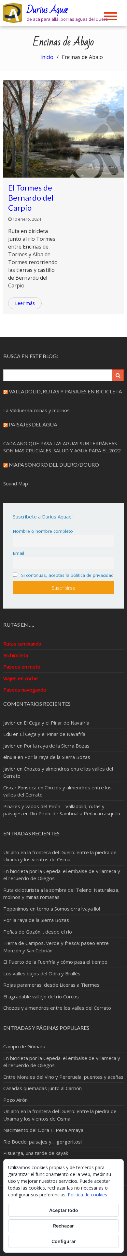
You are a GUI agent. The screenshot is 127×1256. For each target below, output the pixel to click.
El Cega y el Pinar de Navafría (56, 722)
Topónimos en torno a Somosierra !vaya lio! (51, 908)
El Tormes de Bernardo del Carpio (30, 197)
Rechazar (63, 1225)
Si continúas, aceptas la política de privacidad (67, 575)
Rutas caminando (22, 643)
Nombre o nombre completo (43, 531)
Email (18, 553)
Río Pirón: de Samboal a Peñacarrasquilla (75, 813)
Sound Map (15, 483)
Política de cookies (87, 1195)
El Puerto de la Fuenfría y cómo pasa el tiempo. (55, 962)
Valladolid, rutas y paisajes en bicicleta (65, 391)
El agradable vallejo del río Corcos (41, 996)
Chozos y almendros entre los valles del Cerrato (57, 1008)
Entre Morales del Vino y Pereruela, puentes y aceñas (63, 1077)
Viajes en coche (20, 678)
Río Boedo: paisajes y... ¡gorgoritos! (42, 1141)
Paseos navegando (24, 689)
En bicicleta (15, 655)
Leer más (25, 303)
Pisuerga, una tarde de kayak (35, 1153)
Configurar (63, 1241)
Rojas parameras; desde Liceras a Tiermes (51, 985)
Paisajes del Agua (33, 424)
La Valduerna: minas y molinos (36, 410)
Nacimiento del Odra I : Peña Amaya (43, 1130)
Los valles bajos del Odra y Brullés (41, 973)
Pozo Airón (15, 1100)
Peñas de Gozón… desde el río (37, 931)
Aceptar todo (63, 1210)
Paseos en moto (21, 666)
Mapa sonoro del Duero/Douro (54, 464)
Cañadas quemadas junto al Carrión (42, 1088)
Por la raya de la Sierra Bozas (57, 745)
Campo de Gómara (24, 1046)
